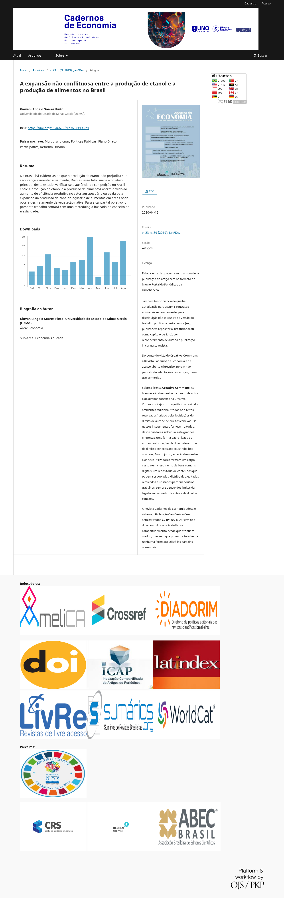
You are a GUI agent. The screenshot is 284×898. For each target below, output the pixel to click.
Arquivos (34, 55)
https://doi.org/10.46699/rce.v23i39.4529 (58, 128)
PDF (151, 191)
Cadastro (250, 3)
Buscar (262, 55)
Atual (17, 55)
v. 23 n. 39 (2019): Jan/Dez (67, 70)
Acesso (266, 3)
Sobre (60, 55)
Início (23, 70)
